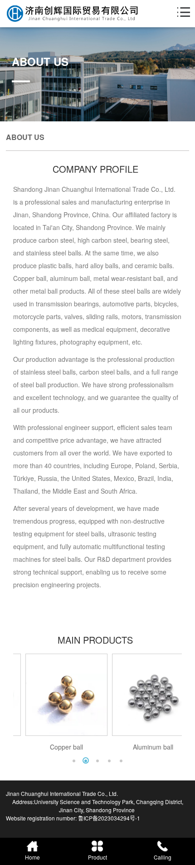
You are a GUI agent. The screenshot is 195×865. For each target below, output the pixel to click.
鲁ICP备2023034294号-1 (109, 818)
